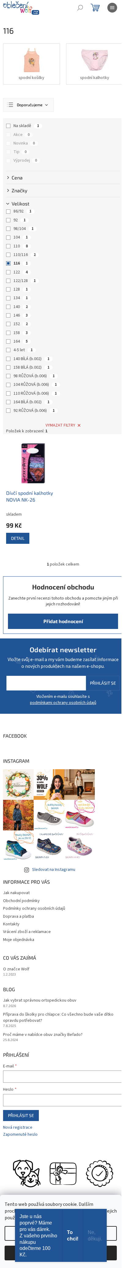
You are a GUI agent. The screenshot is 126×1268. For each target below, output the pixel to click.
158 (20, 333)
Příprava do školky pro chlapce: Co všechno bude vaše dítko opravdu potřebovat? (58, 1017)
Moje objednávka (18, 940)
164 (20, 341)
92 (19, 220)
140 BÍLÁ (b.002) (31, 359)
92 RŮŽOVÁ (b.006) (34, 411)
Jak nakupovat (16, 893)
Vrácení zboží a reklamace (27, 932)
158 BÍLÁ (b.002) (31, 367)
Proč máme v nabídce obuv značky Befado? (43, 1035)
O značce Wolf (16, 969)
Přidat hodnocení (63, 621)
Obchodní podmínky (21, 901)
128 (20, 289)
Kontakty (11, 924)
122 (20, 272)
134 (20, 298)
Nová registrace (17, 1128)
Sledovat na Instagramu (53, 870)
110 (20, 246)
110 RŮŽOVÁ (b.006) (35, 393)
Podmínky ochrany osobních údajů (34, 908)
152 (20, 324)
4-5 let (23, 350)
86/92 (22, 211)
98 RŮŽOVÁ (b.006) (34, 376)
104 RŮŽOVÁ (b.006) (35, 385)
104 (20, 237)
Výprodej (25, 160)
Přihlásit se (103, 683)
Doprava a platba (18, 916)
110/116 (24, 255)
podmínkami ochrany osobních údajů (63, 703)
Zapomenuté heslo (20, 1135)
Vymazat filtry (60, 425)
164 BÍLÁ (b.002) (31, 402)
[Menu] (112, 8)
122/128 (24, 281)
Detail (17, 538)
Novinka (24, 143)
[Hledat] (80, 8)
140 (20, 307)
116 (20, 263)
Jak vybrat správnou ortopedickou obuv (39, 1000)
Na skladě (26, 126)
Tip (20, 152)
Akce (21, 135)
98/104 (23, 229)
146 (20, 315)
